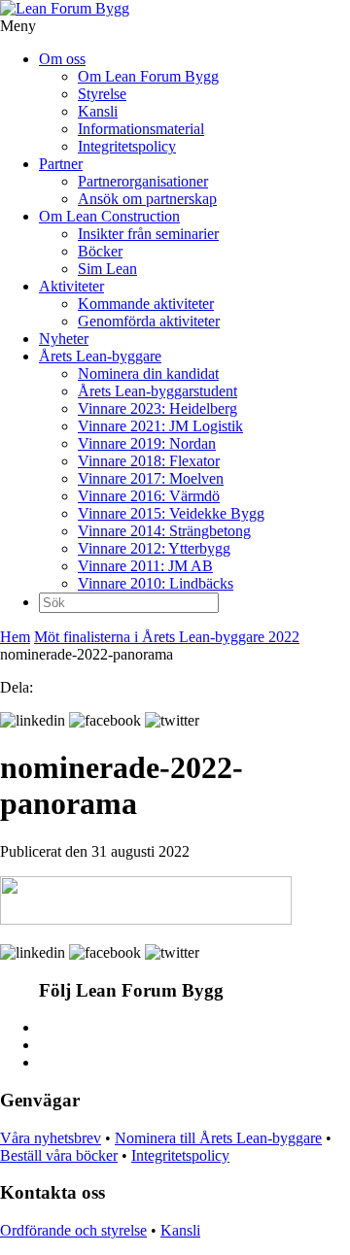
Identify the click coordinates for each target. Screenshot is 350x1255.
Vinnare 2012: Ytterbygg (154, 548)
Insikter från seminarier (148, 233)
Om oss (62, 59)
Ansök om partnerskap (147, 198)
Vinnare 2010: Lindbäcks (155, 583)
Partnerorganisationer (143, 181)
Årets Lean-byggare (100, 356)
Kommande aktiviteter (146, 303)
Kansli (98, 111)
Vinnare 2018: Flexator (149, 461)
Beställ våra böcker (59, 1155)
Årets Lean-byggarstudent (157, 391)
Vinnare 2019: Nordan (147, 443)
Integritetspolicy (127, 146)
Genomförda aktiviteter (149, 321)
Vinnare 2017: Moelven (151, 478)
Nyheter (63, 338)
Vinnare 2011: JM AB (145, 566)
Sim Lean (107, 268)
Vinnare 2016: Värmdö (149, 496)
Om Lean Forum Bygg (148, 76)
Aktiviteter (71, 286)
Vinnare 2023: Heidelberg (157, 408)
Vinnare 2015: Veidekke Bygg (171, 513)
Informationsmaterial (141, 128)
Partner (61, 163)
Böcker (100, 251)
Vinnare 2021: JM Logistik (160, 426)
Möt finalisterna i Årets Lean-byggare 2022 (166, 636)
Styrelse (102, 93)
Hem (15, 636)
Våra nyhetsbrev (50, 1138)
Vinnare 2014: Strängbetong (164, 531)
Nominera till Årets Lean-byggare (218, 1138)
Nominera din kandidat (148, 373)
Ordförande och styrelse (73, 1230)
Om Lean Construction (109, 216)
